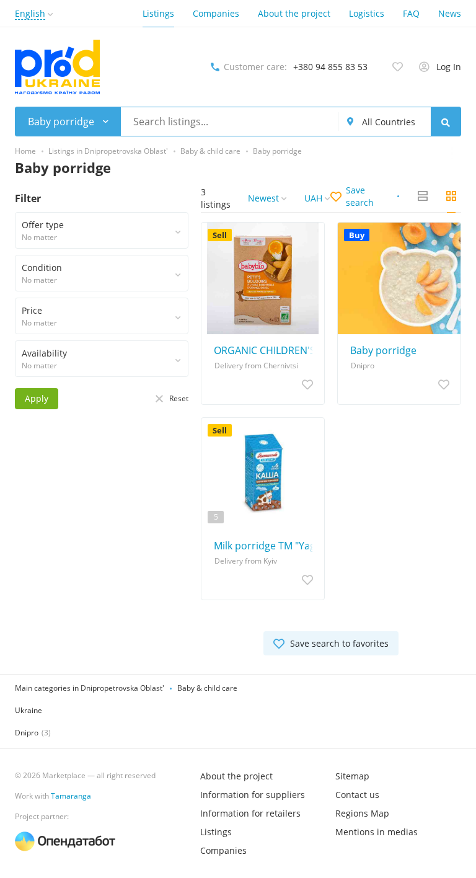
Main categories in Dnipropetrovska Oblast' (89, 688)
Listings (158, 13)
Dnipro (26, 732)
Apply (36, 398)
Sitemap (352, 776)
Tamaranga (71, 796)
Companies (216, 13)
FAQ (411, 13)
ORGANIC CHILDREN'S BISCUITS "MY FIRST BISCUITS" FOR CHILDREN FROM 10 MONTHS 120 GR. (266, 350)
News (449, 13)
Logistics (366, 13)
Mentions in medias (376, 832)
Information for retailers (250, 813)
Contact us (357, 794)
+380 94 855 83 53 (330, 67)
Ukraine (28, 710)
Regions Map (362, 813)
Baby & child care (207, 688)
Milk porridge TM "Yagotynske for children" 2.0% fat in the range (266, 545)
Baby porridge (383, 350)
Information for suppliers (252, 794)
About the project (294, 13)
